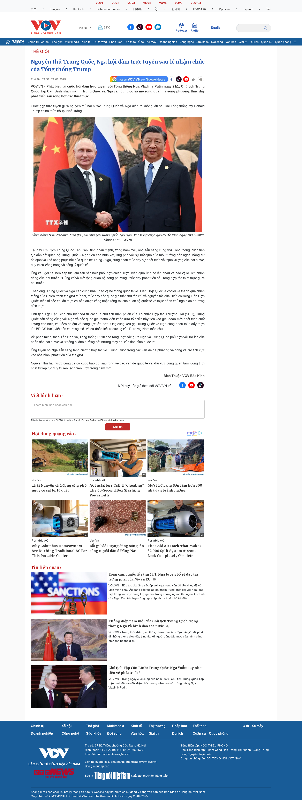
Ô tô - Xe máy (147, 41)
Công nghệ (187, 41)
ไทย (268, 9)
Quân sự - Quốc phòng (276, 41)
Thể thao (130, 41)
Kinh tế (86, 41)
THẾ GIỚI (40, 51)
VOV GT (196, 3)
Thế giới (57, 41)
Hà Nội (84, 27)
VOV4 (147, 3)
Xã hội (45, 41)
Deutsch (78, 9)
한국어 (176, 9)
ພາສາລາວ (199, 9)
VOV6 (178, 3)
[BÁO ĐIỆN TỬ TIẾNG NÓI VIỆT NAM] (46, 27)
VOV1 (99, 3)
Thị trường (100, 41)
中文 (34, 9)
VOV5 (163, 3)
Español (248, 9)
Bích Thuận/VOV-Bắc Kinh (184, 376)
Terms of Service (109, 420)
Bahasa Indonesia (108, 9)
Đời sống (217, 41)
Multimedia (72, 41)
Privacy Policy (89, 420)
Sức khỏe (202, 41)
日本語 (137, 9)
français (55, 9)
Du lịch (254, 41)
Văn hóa (230, 41)
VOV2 (115, 3)
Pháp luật (115, 41)
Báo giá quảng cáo (97, 766)
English (216, 27)
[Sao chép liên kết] (193, 79)
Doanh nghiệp (168, 41)
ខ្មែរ (156, 9)
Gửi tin (118, 426)
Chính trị (33, 41)
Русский (224, 9)
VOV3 (131, 3)
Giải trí (243, 41)
